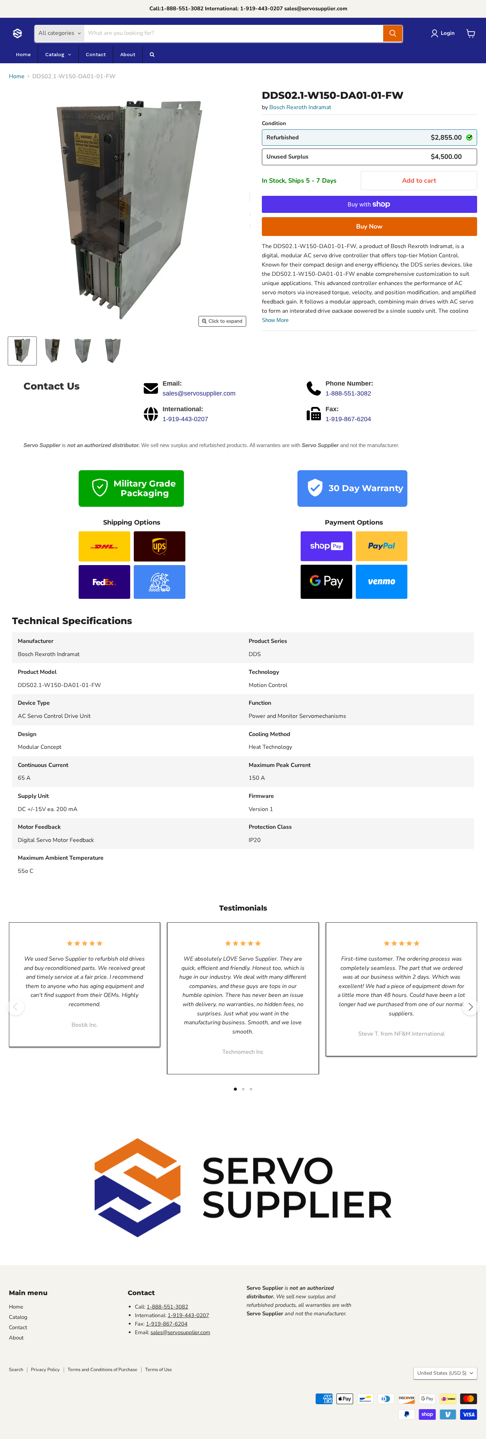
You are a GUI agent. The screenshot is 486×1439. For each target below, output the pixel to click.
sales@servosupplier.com (199, 393)
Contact (18, 1327)
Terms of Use (158, 1369)
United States (441, 1373)
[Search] (392, 33)
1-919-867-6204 (348, 419)
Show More (275, 320)
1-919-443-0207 (185, 419)
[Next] (470, 1006)
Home (17, 76)
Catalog (18, 1317)
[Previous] (15, 1006)
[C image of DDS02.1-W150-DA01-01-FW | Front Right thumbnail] (52, 351)
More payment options (369, 226)
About (16, 1337)
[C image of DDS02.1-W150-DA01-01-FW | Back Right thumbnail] (113, 351)
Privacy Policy (45, 1369)
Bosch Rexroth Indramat (300, 107)
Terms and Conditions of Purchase (102, 1369)
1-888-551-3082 (348, 393)
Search (16, 1369)
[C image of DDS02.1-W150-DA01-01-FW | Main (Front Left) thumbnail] (22, 351)
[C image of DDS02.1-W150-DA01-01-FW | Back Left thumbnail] (83, 351)
